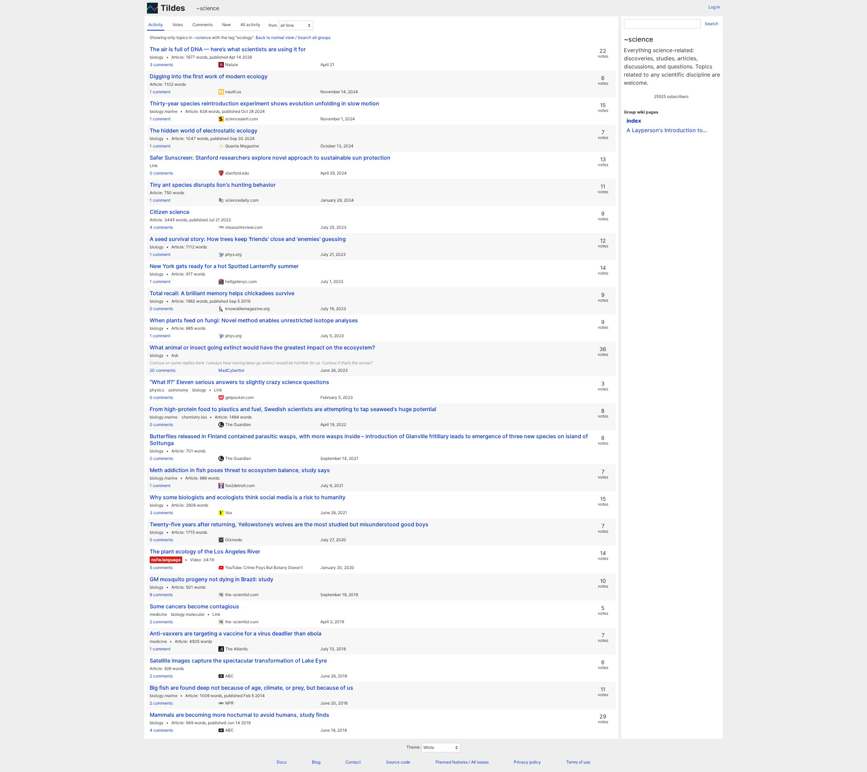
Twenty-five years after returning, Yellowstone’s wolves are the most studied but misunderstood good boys (289, 524)
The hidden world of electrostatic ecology (203, 130)
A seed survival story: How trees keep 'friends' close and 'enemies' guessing (248, 239)
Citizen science (169, 211)
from (273, 25)
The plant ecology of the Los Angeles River (205, 551)
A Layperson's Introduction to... (667, 130)
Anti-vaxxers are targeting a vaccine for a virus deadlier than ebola (235, 633)
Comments (202, 24)
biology (157, 57)
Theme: (413, 747)
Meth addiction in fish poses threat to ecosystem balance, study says (240, 470)
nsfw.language (166, 559)
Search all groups (314, 37)
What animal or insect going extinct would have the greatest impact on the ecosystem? (262, 347)
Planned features (452, 762)
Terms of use (578, 762)
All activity (250, 24)
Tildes (173, 8)
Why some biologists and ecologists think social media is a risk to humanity (247, 497)
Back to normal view (275, 37)
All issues (480, 762)
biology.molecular (188, 614)
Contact (353, 762)
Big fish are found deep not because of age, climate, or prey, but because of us (251, 687)
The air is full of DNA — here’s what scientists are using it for (228, 49)
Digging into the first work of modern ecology (209, 76)
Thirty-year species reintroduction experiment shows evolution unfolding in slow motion (264, 103)
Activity (155, 24)
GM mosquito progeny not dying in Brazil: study (211, 579)
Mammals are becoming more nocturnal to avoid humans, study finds (239, 714)
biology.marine (163, 111)
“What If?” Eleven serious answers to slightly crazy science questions (239, 382)
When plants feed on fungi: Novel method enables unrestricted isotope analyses (254, 320)
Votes (177, 24)
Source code (398, 762)
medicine (158, 614)
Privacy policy (527, 762)
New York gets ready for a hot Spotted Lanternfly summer (224, 266)
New (226, 24)
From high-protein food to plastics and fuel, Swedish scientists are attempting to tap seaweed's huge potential (293, 409)
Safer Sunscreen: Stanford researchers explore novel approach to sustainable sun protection (270, 157)
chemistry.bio (194, 417)
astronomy (178, 389)
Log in (714, 6)
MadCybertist (231, 370)
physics (157, 389)
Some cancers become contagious (194, 606)
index (634, 120)
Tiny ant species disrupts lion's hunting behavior (213, 184)
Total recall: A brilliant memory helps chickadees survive (222, 293)
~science (207, 8)
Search (711, 23)
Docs (282, 762)
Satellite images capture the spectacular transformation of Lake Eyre (238, 660)
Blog (316, 762)
